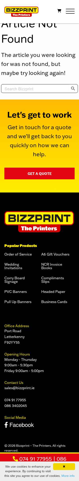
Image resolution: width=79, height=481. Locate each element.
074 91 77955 (35, 458)
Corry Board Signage (14, 280)
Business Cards (54, 302)
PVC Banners (15, 292)
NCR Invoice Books (51, 266)
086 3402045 (15, 405)
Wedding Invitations (13, 266)
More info (68, 475)
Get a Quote (40, 173)
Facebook (21, 424)
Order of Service (18, 254)
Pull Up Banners (17, 302)
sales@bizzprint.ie (19, 388)
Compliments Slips (52, 280)
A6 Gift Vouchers (55, 254)
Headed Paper (53, 292)
